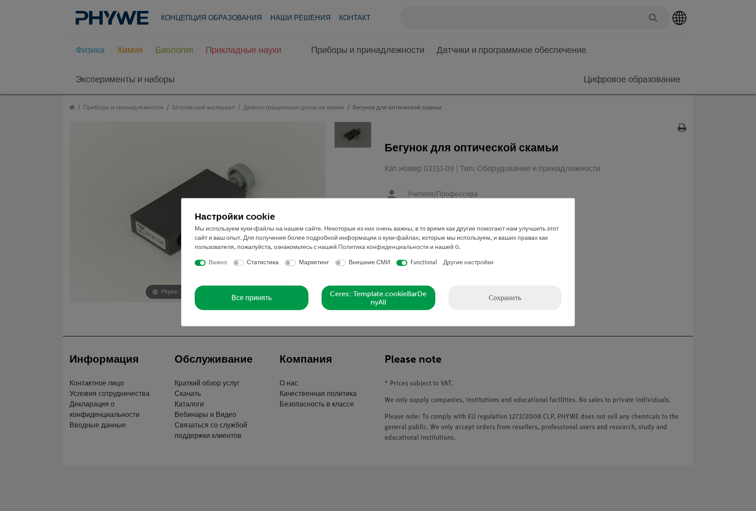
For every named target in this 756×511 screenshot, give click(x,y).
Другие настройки (468, 262)
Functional (423, 262)
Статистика (263, 262)
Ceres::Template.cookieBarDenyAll (378, 297)
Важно (218, 262)
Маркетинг (314, 262)
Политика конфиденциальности (383, 247)
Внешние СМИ (369, 262)
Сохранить (505, 297)
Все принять (251, 298)
